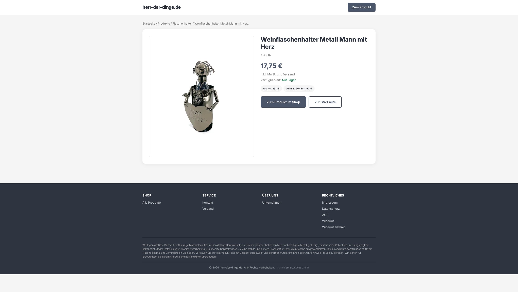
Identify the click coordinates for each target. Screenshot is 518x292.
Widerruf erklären (334, 227)
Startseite (148, 23)
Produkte (164, 23)
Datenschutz (331, 208)
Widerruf (328, 221)
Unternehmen (271, 202)
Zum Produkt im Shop (283, 102)
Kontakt (207, 202)
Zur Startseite (325, 102)
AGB (325, 215)
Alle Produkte (151, 202)
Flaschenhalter (182, 23)
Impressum (330, 202)
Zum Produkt (361, 7)
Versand (208, 208)
